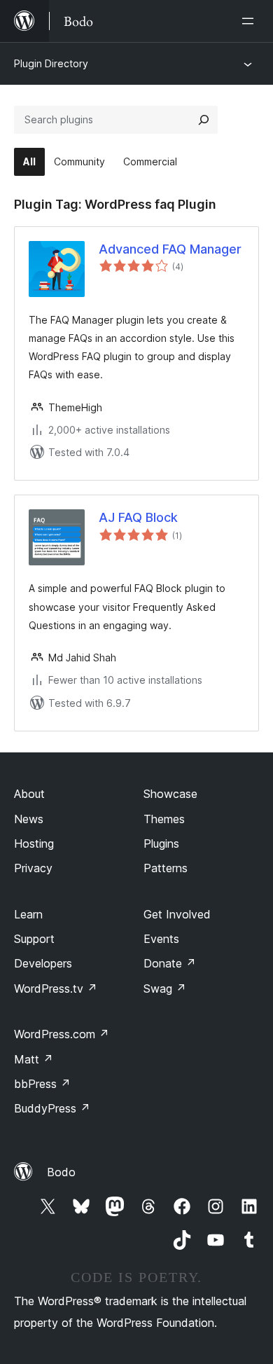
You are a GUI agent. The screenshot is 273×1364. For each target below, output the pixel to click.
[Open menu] (250, 21)
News (28, 819)
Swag (165, 988)
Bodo (61, 1172)
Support (34, 939)
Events (161, 939)
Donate (170, 963)
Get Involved (177, 914)
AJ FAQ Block (138, 517)
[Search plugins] (204, 120)
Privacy (33, 868)
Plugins (161, 843)
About (29, 794)
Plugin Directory (51, 63)
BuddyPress (52, 1108)
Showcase (170, 794)
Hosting (34, 843)
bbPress (42, 1084)
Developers (43, 963)
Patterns (166, 868)
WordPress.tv (55, 988)
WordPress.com (61, 1034)
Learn (28, 914)
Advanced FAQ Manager (170, 249)
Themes (164, 819)
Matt (33, 1059)
